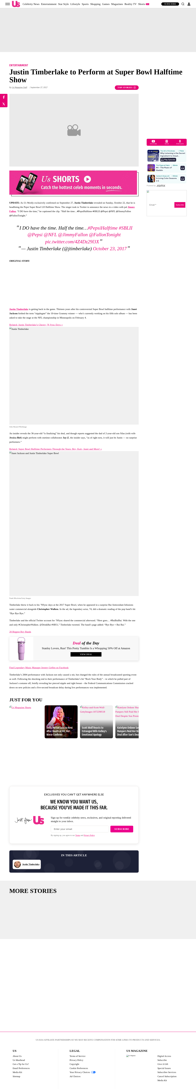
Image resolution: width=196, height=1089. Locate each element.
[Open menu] (7, 4)
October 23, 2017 (110, 248)
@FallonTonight (105, 234)
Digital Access (164, 1056)
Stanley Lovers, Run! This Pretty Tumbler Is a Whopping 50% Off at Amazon (86, 648)
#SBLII (125, 228)
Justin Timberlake (18, 309)
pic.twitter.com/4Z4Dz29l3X (72, 241)
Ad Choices (75, 1076)
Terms (77, 835)
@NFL (50, 234)
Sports (85, 4)
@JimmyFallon (73, 234)
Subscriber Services (166, 1072)
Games (106, 4)
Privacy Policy (89, 835)
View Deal (86, 654)
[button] (183, 4)
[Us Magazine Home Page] (16, 4)
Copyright (74, 1064)
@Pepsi (35, 234)
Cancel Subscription (167, 1076)
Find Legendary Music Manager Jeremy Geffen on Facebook (39, 667)
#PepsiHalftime (103, 228)
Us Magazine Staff (19, 88)
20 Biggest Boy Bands (20, 631)
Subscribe (170, 4)
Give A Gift (162, 1064)
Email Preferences (21, 1068)
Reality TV (131, 4)
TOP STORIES (125, 87)
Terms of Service (77, 1056)
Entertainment (49, 4)
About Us (17, 1056)
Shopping (95, 4)
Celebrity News (31, 4)
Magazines (117, 4)
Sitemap (16, 1076)
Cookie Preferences (79, 1068)
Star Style (63, 4)
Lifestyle (75, 4)
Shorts (141, 4)
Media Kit (17, 1072)
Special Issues (164, 1068)
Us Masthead (19, 1060)
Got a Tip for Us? (21, 1064)
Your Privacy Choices (80, 1072)
